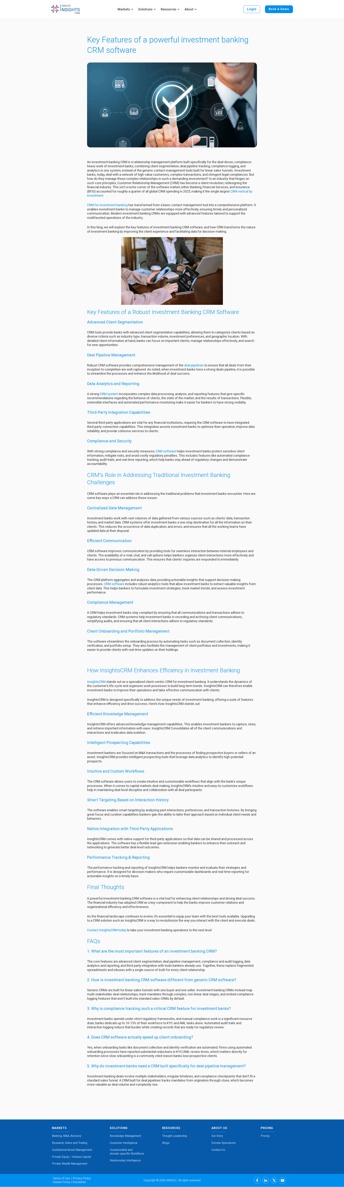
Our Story (217, 1136)
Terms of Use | (62, 1178)
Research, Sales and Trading (69, 1143)
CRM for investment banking (107, 205)
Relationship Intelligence (125, 1160)
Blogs (165, 1143)
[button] (124, 9)
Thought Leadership (174, 1136)
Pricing (265, 1136)
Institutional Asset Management (72, 1150)
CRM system (109, 394)
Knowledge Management (125, 1136)
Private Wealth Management (69, 1163)
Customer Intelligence (123, 1143)
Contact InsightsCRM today (106, 930)
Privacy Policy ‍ (81, 1178)
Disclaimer (79, 1182)
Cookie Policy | (62, 1182)
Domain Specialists (223, 1143)
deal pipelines (194, 365)
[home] (65, 9)
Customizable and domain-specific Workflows (127, 1151)
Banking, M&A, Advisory (67, 1136)
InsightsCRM (96, 682)
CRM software (166, 451)
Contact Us (218, 1150)
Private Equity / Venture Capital (71, 1157)
